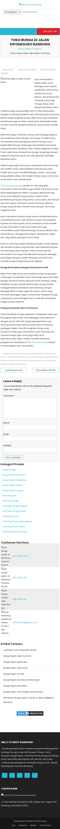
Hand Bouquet (9, 495)
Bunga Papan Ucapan (13, 490)
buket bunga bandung (20, 353)
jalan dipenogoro (37, 360)
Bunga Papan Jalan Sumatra (17, 656)
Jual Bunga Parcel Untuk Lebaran (16, 370)
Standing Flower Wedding (15, 531)
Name (7, 422)
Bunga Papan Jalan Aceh (16, 668)
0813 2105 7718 (49, 31)
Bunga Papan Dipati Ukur (15, 662)
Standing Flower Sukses (14, 526)
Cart (13, 825)
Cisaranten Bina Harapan (18, 357)
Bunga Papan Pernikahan (15, 480)
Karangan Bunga (11, 500)
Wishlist (33, 825)
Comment (9, 395)
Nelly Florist (8, 69)
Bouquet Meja (9, 469)
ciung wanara (36, 357)
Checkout (23, 825)
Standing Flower (10, 516)
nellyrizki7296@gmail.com (25, 622)
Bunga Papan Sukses (13, 485)
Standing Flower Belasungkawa (17, 521)
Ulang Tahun (21, 364)
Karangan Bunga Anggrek (15, 505)
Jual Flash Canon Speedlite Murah (20, 650)
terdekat (10, 364)
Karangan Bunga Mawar (14, 511)
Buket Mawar (37, 353)
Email (6, 434)
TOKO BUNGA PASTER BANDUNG (47, 370)
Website (7, 445)
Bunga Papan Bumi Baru (15, 685)
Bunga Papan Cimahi (14, 674)
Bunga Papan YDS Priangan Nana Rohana (23, 691)
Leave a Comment (27, 69)
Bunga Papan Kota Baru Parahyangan (22, 679)
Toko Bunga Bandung (11, 185)
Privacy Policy (45, 825)
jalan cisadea (22, 360)
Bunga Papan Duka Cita (14, 475)
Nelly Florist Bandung (37, 342)
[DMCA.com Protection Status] (30, 713)
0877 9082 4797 (21, 556)
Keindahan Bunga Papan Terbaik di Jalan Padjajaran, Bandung (29, 700)
